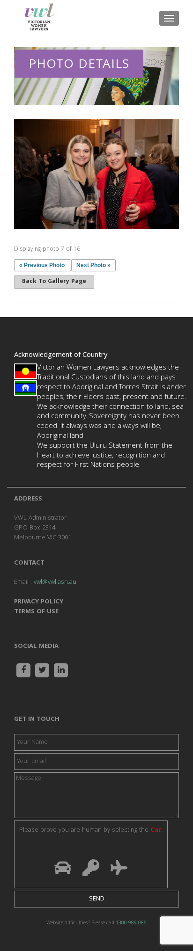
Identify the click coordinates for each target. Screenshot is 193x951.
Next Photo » (93, 265)
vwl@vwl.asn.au (55, 582)
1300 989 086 (131, 923)
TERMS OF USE (36, 612)
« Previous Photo (42, 265)
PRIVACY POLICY (38, 602)
